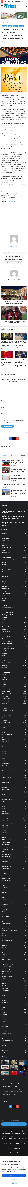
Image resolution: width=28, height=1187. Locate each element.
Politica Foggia (5, 847)
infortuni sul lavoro (6, 760)
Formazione (5, 717)
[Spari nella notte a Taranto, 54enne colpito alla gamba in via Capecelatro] (23, 1073)
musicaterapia (5, 813)
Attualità (9, 22)
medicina (4, 787)
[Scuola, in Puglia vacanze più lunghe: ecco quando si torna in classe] (21, 336)
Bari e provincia (6, 588)
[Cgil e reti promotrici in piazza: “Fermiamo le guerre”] (6, 463)
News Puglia (18, 1089)
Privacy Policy (20, 1146)
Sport (3, 978)
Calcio (3, 595)
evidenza (10, 1086)
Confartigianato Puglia (7, 615)
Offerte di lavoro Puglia (15, 1143)
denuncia (4, 653)
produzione (5, 875)
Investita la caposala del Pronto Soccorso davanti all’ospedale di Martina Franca (18, 492)
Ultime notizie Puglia (11, 1094)
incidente (4, 751)
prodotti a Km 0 (6, 873)
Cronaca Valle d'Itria (7, 641)
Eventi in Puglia (6, 691)
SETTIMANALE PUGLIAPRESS (9, 930)
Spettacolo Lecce (6, 971)
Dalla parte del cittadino (8, 648)
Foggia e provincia (6, 715)
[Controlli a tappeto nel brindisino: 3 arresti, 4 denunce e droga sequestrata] (14, 1067)
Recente (13, 455)
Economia (4, 665)
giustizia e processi (7, 734)
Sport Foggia (5, 985)
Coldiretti (4, 605)
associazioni (5, 576)
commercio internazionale (8, 607)
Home (4, 22)
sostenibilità (5, 954)
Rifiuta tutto (14, 1183)
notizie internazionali (7, 823)
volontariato (5, 1050)
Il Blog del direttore (7, 739)
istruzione (4, 772)
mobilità (4, 796)
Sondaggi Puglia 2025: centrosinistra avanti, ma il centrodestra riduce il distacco (18, 478)
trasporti (4, 1019)
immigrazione (5, 741)
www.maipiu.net (10, 201)
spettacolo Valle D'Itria (7, 976)
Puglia (10, 26)
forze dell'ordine (6, 722)
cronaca (4, 1086)
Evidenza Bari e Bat (7, 693)
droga (3, 660)
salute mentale (5, 916)
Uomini (4, 1031)
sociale (4, 950)
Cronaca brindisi (6, 631)
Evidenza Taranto (6, 703)
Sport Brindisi (5, 983)
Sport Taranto (5, 990)
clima (3, 603)
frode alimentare (6, 725)
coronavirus (5, 619)
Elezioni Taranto (6, 672)
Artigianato (5, 571)
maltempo (4, 784)
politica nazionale (6, 854)
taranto (3, 1094)
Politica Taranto (6, 859)
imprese (4, 744)
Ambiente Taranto (6, 557)
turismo (4, 1024)
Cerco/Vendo (5, 1143)
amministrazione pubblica (8, 559)
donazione (4, 658)
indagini (4, 756)
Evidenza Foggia (6, 698)
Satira (4, 995)
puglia (11, 1091)
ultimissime (5, 1026)
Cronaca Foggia (6, 634)
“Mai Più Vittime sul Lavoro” (14, 259)
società (21, 26)
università (4, 1029)
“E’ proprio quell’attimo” (14, 256)
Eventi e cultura (6, 689)
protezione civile (6, 878)
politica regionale (6, 856)
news (3, 816)
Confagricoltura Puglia (7, 612)
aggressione (5, 533)
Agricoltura (5, 536)
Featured (4, 708)
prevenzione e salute (7, 866)
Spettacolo (5, 962)
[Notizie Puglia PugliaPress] (10, 6)
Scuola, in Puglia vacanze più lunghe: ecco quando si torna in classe (20, 343)
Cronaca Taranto (6, 638)
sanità (3, 918)
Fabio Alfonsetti (7, 42)
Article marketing (6, 569)
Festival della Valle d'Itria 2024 (9, 710)
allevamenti (5, 543)
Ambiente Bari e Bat (7, 547)
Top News (4, 1017)
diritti (3, 655)
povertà (4, 863)
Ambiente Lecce (6, 555)
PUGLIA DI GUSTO (6, 887)
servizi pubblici (5, 928)
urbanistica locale (6, 1033)
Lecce (20, 1086)
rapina (3, 894)
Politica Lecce (5, 851)
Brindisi (12, 1083)
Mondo (4, 804)
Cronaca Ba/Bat (6, 626)
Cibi (4, 806)
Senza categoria (6, 923)
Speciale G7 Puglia (6, 959)
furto (3, 729)
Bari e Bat (4, 586)
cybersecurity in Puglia (8, 646)
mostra (4, 808)
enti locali (4, 679)
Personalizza (14, 1179)
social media (5, 947)
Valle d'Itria (5, 1036)
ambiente (4, 545)
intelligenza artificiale (7, 768)
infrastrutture (5, 763)
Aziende (4, 581)
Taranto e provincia (7, 1005)
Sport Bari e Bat (6, 981)
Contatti (6, 1146)
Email (3, 407)
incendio (4, 746)
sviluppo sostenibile (7, 1002)
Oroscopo (4, 832)
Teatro (3, 1007)
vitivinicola (4, 1045)
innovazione (5, 765)
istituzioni (4, 770)
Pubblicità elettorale (7, 883)
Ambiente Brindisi (6, 550)
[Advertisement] (14, 219)
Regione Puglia (18, 1091)
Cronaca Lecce (6, 636)
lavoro (3, 775)
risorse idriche (5, 909)
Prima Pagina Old (6, 871)
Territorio (4, 1014)
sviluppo (4, 1000)
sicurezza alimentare (7, 938)
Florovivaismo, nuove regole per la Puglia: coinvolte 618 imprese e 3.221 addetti (7, 344)
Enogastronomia (6, 677)
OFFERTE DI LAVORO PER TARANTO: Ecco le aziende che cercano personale (13, 485)
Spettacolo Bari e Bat (7, 964)
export (3, 705)
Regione (15, 26)
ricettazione (5, 906)
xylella (3, 1052)
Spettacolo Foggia (6, 969)
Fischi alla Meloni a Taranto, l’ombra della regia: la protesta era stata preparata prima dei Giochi (20, 363)
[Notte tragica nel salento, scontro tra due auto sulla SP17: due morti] (5, 1067)
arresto (4, 564)
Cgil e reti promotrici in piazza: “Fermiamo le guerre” (17, 462)
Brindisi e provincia (7, 593)
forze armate (5, 720)
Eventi (3, 686)
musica (4, 811)
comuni (4, 610)
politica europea (6, 844)
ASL (3, 574)
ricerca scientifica (6, 904)
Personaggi (5, 835)
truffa (3, 1021)
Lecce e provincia (6, 777)
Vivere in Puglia (6, 1048)
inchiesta (4, 749)
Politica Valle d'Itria (7, 861)
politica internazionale (7, 849)
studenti (4, 997)
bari (8, 1083)
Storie (3, 993)
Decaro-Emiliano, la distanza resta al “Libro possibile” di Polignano (18, 469)
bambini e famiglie (6, 583)
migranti (4, 794)
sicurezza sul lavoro (7, 940)
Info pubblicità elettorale (14, 1148)
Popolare (4, 455)
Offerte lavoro (5, 830)
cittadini (4, 600)
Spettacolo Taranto (7, 973)
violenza (4, 1043)
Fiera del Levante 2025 (14, 263)
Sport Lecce (5, 988)
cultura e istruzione (7, 643)
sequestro (4, 926)
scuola (3, 921)
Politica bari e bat (6, 839)
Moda (3, 801)
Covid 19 (4, 622)
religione (4, 899)
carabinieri (18, 1083)
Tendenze (4, 1012)
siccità (3, 933)
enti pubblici (5, 682)
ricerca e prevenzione (7, 902)
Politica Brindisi (6, 842)
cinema (4, 598)
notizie (24, 1089)
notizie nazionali (6, 827)
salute (3, 911)
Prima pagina (5, 868)
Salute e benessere (7, 914)
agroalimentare (6, 538)
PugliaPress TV (6, 890)
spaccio (4, 957)
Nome (3, 400)
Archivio (24, 1143)
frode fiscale (5, 727)
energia (4, 674)
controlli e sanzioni (6, 617)
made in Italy (5, 780)
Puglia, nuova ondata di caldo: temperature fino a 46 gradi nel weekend (7, 362)
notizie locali (5, 825)
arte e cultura (5, 567)
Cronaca (4, 624)
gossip (3, 737)
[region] (14, 1173)
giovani (4, 732)
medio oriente (5, 789)
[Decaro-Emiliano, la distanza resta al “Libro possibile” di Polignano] (6, 470)
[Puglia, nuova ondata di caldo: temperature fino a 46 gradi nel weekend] (7, 354)
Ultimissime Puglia (6, 1096)
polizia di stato (5, 1091)
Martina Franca (5, 1089)
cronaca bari (5, 629)
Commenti (23, 455)
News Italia (5, 818)
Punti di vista (5, 892)
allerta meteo (5, 540)
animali (4, 562)
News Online (5, 820)
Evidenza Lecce (6, 701)
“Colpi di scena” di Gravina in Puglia (14, 253)
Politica (4, 837)
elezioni (4, 670)
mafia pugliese (5, 782)
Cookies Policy (12, 1146)
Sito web (3, 413)
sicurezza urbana (6, 942)
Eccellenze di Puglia (7, 662)
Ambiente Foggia (6, 552)
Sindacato (4, 945)
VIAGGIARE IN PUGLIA (7, 1040)
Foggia (15, 1086)
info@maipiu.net (8, 199)
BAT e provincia (6, 591)
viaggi (3, 1038)
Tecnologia (5, 1009)
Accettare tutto (14, 1175)
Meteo (3, 792)
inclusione (4, 753)
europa (4, 684)
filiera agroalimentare (7, 713)
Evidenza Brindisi (6, 696)
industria (4, 758)
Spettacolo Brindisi (6, 966)
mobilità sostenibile (7, 799)
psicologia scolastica (7, 880)
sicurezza (4, 935)
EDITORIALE (5, 667)
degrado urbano (6, 650)
